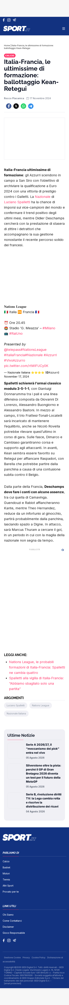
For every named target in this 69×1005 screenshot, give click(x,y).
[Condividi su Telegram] (30, 106)
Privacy (26, 957)
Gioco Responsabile (14, 932)
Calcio (9, 55)
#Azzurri (50, 355)
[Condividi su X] (16, 106)
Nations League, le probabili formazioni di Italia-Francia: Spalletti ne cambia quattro (37, 667)
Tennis (6, 879)
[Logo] (16, 28)
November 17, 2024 (16, 376)
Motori (6, 873)
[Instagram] (9, 20)
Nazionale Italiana (16, 713)
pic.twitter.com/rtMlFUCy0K (26, 366)
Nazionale (42, 197)
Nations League (40, 705)
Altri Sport (8, 885)
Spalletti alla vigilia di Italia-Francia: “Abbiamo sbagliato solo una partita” (36, 683)
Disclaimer (8, 926)
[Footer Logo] (34, 837)
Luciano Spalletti (17, 202)
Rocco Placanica (14, 98)
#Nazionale (34, 355)
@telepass (12, 350)
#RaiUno (16, 333)
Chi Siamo (8, 914)
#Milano (49, 328)
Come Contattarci (12, 920)
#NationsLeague (34, 350)
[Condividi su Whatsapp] (23, 106)
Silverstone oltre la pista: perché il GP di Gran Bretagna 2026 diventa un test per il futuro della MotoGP (43, 773)
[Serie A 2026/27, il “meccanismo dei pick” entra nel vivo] (15, 751)
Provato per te (11, 891)
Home (7, 45)
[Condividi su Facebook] (8, 106)
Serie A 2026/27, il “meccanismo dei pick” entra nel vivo (42, 748)
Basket (6, 867)
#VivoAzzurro (14, 360)
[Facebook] (4, 20)
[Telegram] (15, 20)
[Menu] (63, 28)
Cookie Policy (39, 957)
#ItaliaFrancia (14, 355)
